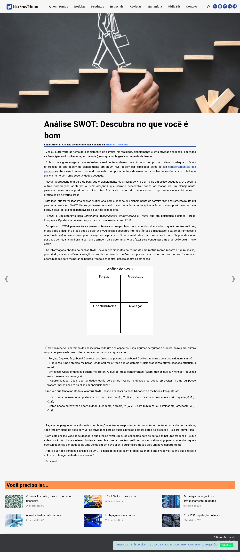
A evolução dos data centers (43, 515)
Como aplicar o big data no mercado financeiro (48, 498)
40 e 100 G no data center (121, 496)
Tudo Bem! (227, 545)
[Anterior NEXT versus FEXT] (6, 279)
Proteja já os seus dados (120, 515)
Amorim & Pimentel (116, 144)
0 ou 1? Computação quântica (202, 515)
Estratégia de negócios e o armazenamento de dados (200, 498)
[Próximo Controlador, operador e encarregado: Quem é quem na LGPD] (233, 279)
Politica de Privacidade (224, 537)
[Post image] (14, 501)
